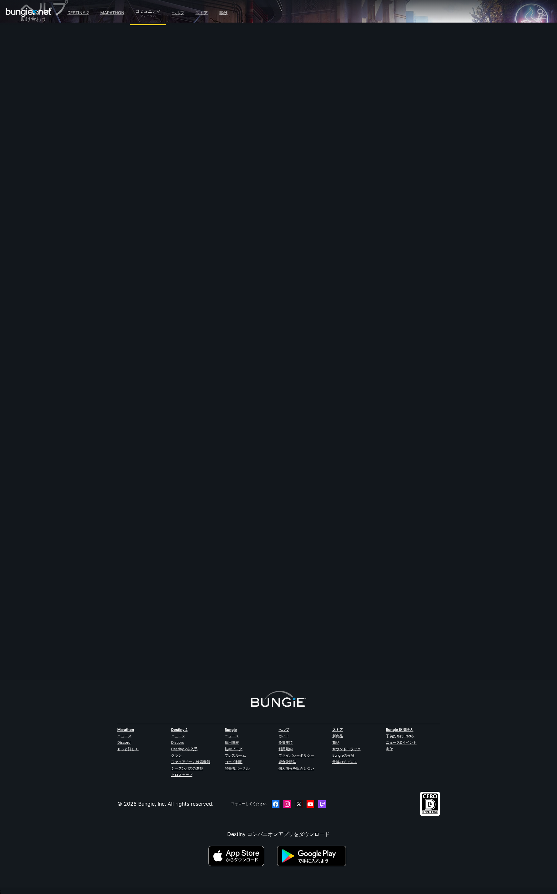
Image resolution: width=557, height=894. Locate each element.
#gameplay (175, 189)
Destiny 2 (78, 12)
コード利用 (233, 762)
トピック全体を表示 (175, 215)
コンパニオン (40, 163)
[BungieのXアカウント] (299, 804)
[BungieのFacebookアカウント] (275, 804)
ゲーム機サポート (45, 149)
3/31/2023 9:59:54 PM (209, 229)
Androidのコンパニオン (53, 135)
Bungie (231, 729)
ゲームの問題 (40, 106)
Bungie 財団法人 (399, 729)
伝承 (30, 64)
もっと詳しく (128, 749)
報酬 (223, 12)
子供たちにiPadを (400, 736)
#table (226, 189)
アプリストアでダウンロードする (241, 856)
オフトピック (40, 184)
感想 (30, 50)
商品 (335, 742)
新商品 (337, 736)
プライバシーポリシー (296, 755)
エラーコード (40, 85)
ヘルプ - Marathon (47, 191)
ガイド (283, 736)
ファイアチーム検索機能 (190, 762)
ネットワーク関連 (45, 92)
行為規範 (33, 206)
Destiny (28, 12)
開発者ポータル (237, 768)
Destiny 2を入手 (184, 749)
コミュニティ (148, 10)
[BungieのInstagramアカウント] (287, 804)
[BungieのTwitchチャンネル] (322, 804)
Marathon (112, 12)
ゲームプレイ (40, 71)
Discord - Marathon (49, 198)
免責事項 (285, 742)
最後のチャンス (344, 762)
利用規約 (285, 749)
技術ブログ (233, 749)
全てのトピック (43, 36)
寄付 (389, 749)
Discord (124, 742)
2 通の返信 (168, 676)
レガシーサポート (45, 156)
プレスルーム (235, 755)
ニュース (124, 736)
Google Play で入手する (313, 856)
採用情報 (232, 742)
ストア (201, 12)
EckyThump (166, 632)
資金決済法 (287, 762)
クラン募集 (38, 170)
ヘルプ (178, 12)
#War (193, 189)
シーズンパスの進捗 (187, 768)
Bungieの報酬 (343, 755)
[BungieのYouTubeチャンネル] (310, 804)
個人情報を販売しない (296, 768)
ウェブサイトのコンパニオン (58, 121)
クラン (176, 755)
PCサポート (39, 142)
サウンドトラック (346, 749)
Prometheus (166, 143)
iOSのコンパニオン (47, 128)
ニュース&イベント (401, 742)
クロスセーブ (181, 774)
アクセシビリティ (45, 114)
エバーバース (40, 99)
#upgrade (208, 189)
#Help (158, 189)
